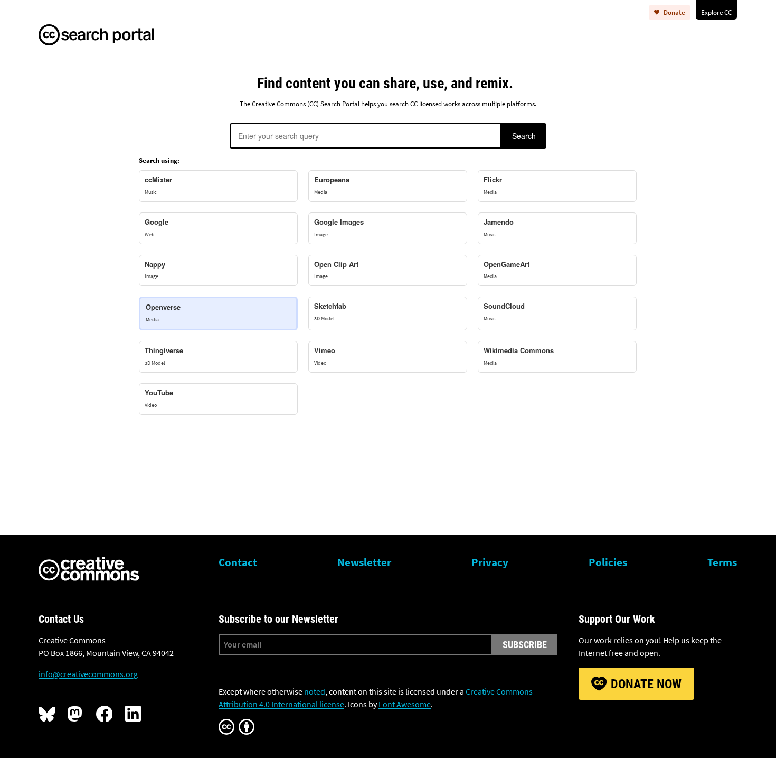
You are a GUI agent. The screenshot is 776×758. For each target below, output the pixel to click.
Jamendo (499, 227)
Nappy (155, 269)
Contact (238, 562)
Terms (722, 562)
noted (314, 691)
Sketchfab (330, 311)
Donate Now (646, 684)
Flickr (493, 185)
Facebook (104, 714)
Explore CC (716, 12)
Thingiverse (164, 355)
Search (524, 136)
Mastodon (75, 714)
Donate (674, 12)
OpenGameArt (506, 269)
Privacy (489, 562)
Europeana (331, 185)
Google (156, 227)
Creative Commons (89, 570)
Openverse (163, 312)
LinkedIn (133, 714)
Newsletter (364, 562)
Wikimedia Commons (519, 355)
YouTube (159, 398)
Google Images (339, 227)
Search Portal (108, 33)
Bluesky (46, 714)
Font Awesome (404, 704)
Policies (608, 562)
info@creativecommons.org (88, 674)
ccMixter (158, 185)
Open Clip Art (336, 269)
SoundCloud (504, 311)
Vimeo (324, 355)
